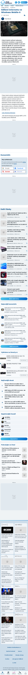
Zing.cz (3, 464)
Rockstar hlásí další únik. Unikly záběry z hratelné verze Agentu (7, 536)
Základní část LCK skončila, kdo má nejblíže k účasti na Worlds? (7, 597)
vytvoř (15, 163)
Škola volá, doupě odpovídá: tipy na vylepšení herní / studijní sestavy (17, 282)
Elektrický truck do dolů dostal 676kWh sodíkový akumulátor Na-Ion (16, 256)
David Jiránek (10, 285)
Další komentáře (14, 346)
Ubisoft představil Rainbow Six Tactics (10, 474)
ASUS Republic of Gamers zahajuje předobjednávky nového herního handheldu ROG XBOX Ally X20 (6, 543)
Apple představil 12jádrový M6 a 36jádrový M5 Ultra (17, 213)
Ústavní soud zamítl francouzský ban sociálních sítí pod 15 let (16, 290)
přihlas (24, 162)
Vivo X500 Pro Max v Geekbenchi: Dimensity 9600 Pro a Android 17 (20, 632)
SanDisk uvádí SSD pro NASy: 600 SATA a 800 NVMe (16, 230)
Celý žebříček (14, 439)
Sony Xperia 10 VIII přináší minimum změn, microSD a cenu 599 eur (20, 626)
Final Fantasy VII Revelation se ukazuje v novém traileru (10, 449)
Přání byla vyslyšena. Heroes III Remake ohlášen (19, 542)
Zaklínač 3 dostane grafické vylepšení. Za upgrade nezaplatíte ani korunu (20, 549)
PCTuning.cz (5, 457)
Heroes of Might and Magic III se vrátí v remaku (11, 468)
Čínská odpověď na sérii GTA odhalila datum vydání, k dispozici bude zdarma (7, 640)
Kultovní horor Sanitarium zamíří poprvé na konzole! (7, 551)
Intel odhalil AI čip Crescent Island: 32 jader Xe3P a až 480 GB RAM (11, 455)
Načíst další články (14, 298)
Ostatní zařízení (4, 7)
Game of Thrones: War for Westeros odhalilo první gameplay (20, 567)
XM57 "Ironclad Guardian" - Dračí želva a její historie (20, 603)
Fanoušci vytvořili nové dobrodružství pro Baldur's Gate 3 (11, 461)
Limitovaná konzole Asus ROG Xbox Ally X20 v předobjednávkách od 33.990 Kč (17, 222)
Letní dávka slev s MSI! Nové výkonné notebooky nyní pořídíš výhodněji (17, 239)
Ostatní (12, 5)
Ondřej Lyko (10, 276)
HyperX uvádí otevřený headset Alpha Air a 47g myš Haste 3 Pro (17, 273)
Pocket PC (12, 7)
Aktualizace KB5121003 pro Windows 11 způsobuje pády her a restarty (16, 265)
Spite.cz (4, 451)
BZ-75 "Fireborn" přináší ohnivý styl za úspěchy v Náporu (20, 597)
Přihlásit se (24, 2)
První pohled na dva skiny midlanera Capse (7, 602)
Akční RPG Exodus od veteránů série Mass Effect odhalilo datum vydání (6, 633)
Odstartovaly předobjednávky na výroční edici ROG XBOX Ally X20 (6, 574)
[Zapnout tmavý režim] (19, 2)
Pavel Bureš (8, 19)
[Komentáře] (25, 15)
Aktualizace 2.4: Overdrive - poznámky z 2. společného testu (20, 609)
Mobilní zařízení (19, 5)
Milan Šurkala (10, 217)
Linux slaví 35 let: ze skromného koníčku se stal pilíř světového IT (6, 581)
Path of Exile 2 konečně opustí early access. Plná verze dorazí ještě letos (20, 536)
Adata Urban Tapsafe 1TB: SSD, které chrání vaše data (17, 247)
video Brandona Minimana (8, 112)
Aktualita (7, 5)
